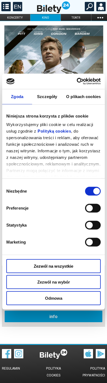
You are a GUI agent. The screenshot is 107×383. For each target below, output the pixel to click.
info (53, 316)
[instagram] (18, 357)
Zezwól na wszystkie (53, 266)
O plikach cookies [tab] (83, 96)
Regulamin (11, 368)
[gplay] (100, 357)
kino (45, 17)
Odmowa (53, 298)
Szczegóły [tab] (47, 96)
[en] (17, 10)
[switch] (93, 208)
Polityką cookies (54, 131)
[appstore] (88, 357)
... (100, 17)
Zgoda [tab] (17, 96)
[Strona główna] (53, 12)
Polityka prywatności (94, 372)
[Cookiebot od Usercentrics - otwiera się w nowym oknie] (77, 81)
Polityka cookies (53, 372)
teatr (75, 17)
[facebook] (6, 357)
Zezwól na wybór (53, 282)
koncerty (15, 17)
